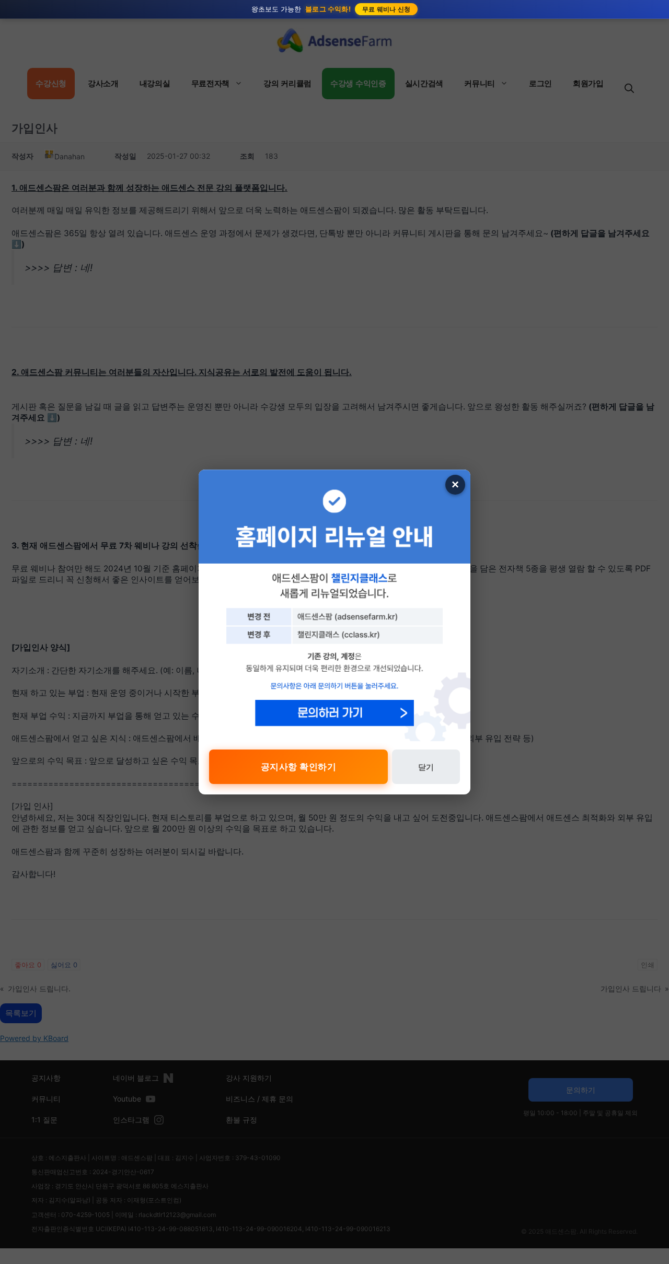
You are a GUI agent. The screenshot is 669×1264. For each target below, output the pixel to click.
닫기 (426, 767)
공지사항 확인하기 (299, 767)
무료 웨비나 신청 (386, 9)
